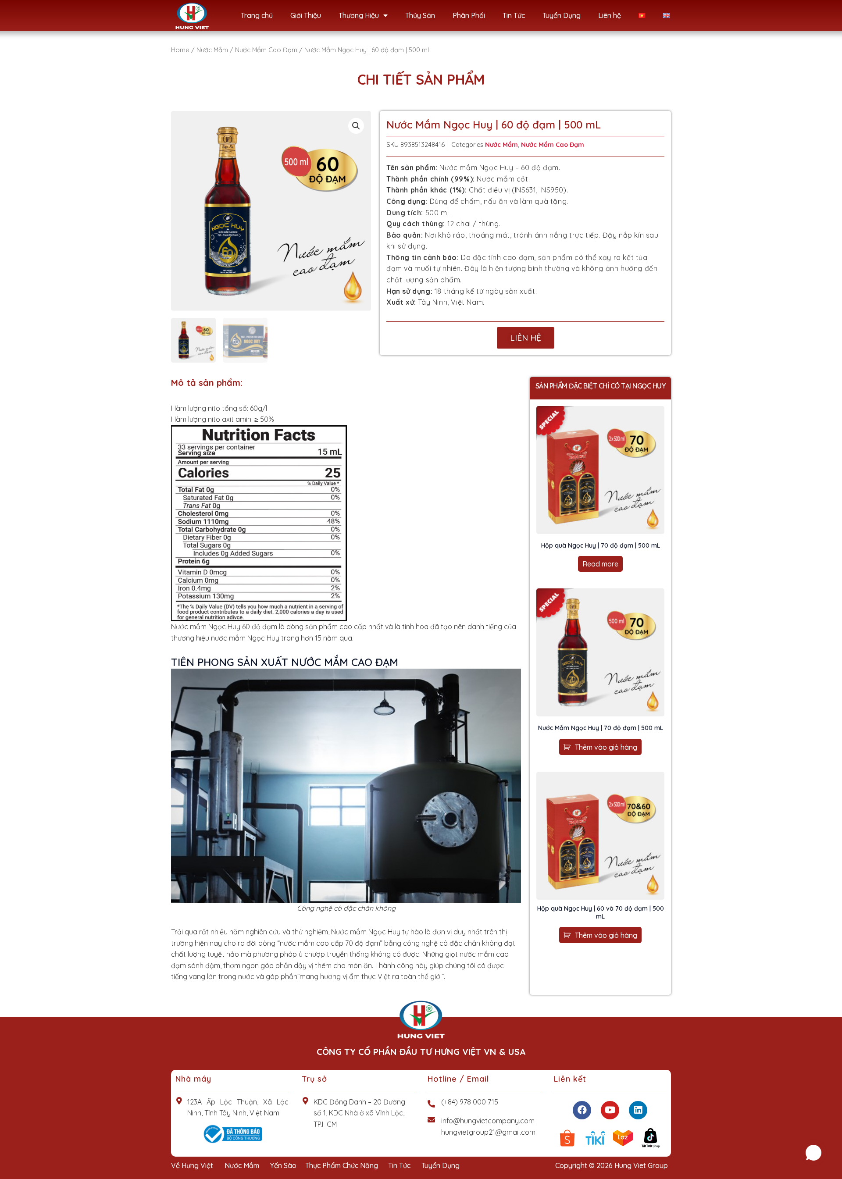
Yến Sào (283, 1165)
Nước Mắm (212, 50)
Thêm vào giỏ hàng (606, 747)
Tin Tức (514, 15)
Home (180, 50)
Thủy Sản (420, 15)
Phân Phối (469, 15)
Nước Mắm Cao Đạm (266, 50)
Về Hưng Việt (192, 1165)
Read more (600, 563)
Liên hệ (609, 15)
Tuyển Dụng (561, 15)
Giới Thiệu (305, 15)
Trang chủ (257, 15)
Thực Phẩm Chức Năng (341, 1165)
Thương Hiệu (359, 15)
